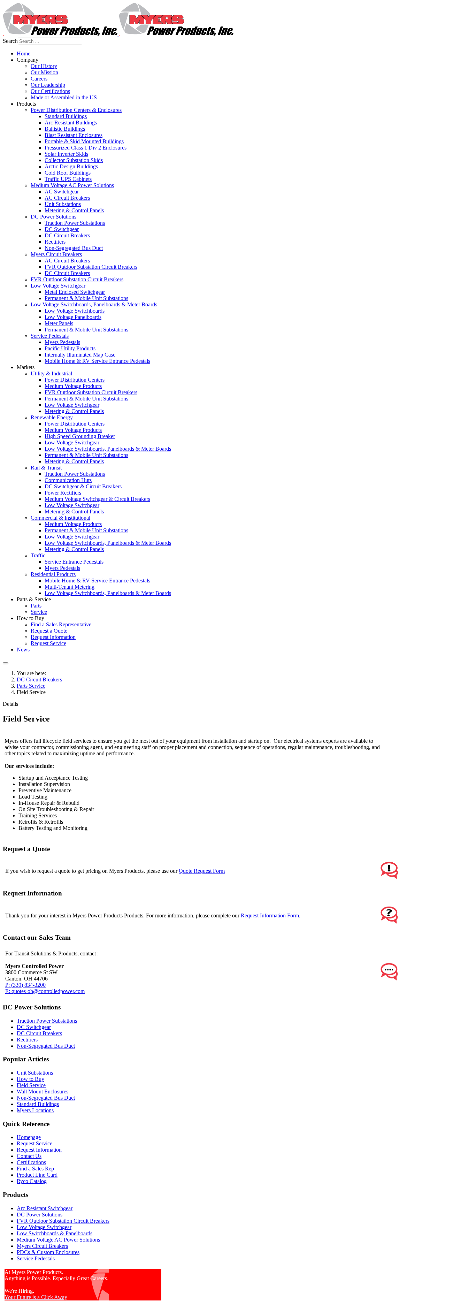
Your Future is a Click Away (36, 1297)
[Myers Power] (118, 34)
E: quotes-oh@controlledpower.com (45, 991)
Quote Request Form (202, 871)
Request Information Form (270, 915)
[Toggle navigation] (5, 663)
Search (10, 41)
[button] (27, 60)
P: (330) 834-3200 (25, 985)
